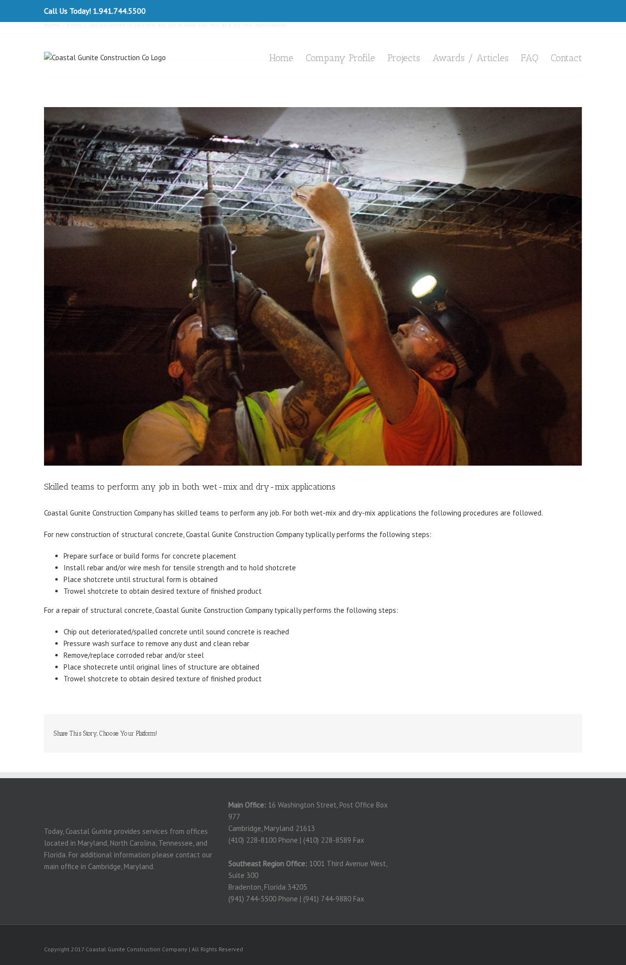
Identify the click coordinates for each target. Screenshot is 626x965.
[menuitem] (287, 57)
